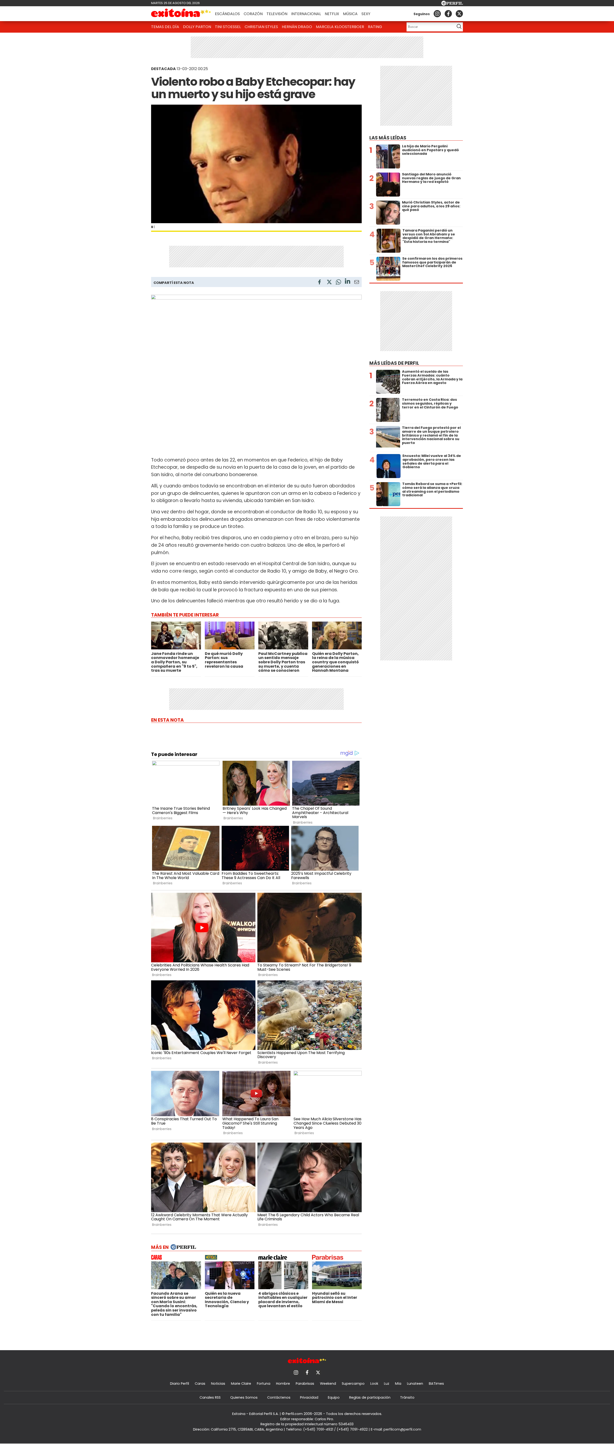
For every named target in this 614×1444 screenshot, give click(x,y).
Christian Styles (261, 27)
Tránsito (407, 1397)
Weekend (328, 1383)
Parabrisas (305, 1383)
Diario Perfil (179, 1383)
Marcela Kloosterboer (340, 27)
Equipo (334, 1397)
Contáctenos (278, 1397)
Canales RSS (210, 1397)
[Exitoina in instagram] (437, 13)
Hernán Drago (297, 27)
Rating (375, 27)
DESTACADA (163, 69)
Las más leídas (387, 138)
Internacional (306, 14)
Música (350, 14)
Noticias (218, 1383)
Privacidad (309, 1397)
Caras (200, 1383)
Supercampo (353, 1383)
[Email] (356, 282)
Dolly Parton (197, 27)
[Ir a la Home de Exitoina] (181, 14)
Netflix (332, 14)
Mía (398, 1383)
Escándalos (227, 14)
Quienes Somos (244, 1397)
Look (374, 1383)
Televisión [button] (276, 14)
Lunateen (415, 1383)
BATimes (436, 1383)
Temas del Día (165, 27)
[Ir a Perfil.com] (452, 4)
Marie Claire (241, 1383)
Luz (386, 1383)
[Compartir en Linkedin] (347, 281)
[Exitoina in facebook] (448, 13)
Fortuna (263, 1383)
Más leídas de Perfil (394, 363)
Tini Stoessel (228, 27)
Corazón (253, 14)
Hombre (283, 1383)
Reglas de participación (369, 1397)
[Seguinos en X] (459, 13)
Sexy (365, 14)
